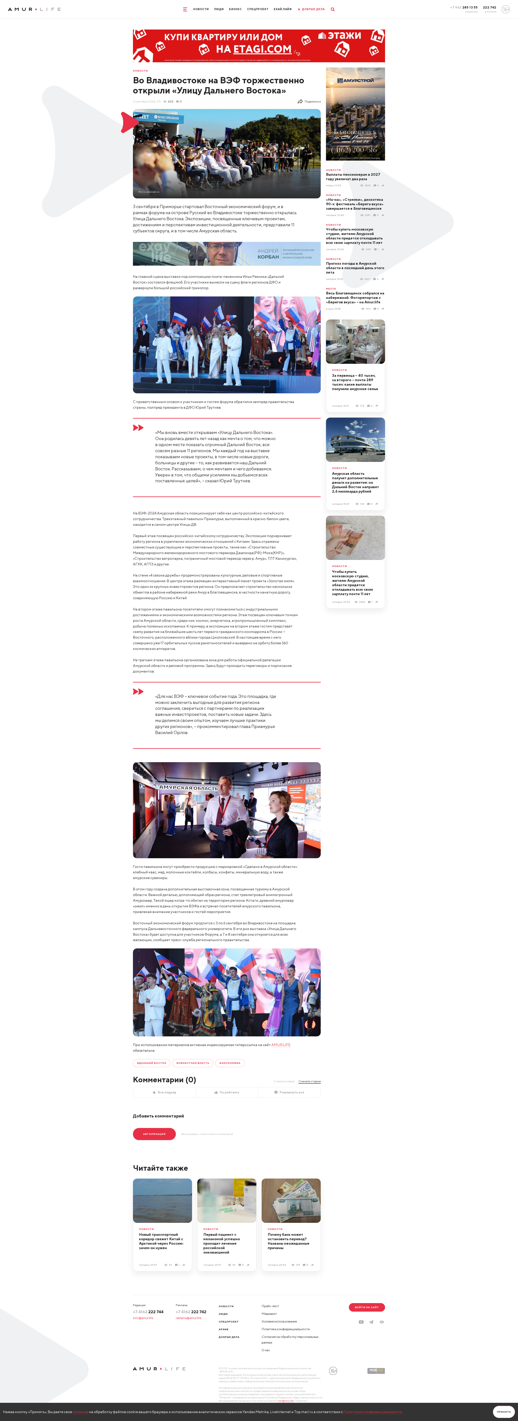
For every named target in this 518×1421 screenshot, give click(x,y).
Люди (219, 9)
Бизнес (235, 9)
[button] (382, 1322)
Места (331, 289)
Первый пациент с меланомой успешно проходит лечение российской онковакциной (221, 1243)
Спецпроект (258, 9)
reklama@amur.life (188, 1318)
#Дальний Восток (151, 1062)
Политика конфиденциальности (286, 1329)
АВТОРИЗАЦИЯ (154, 1133)
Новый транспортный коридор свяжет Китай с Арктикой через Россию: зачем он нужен (161, 1241)
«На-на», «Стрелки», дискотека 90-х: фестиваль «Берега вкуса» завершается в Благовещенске (354, 204)
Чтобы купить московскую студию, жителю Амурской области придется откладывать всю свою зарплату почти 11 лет (354, 236)
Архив (223, 1329)
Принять (504, 1411)
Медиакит (269, 1314)
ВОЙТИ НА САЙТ (367, 1307)
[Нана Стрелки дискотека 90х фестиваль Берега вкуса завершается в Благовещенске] (383, 215)
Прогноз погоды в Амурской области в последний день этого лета (355, 267)
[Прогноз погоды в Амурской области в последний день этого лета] (383, 279)
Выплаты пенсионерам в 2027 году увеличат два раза (353, 176)
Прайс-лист (270, 1306)
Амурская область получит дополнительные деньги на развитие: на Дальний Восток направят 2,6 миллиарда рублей (355, 482)
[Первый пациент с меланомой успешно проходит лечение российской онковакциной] (248, 1265)
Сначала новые (284, 1081)
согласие (80, 1412)
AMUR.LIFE (281, 1045)
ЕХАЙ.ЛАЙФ (283, 9)
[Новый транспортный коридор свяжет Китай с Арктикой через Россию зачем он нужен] (184, 1265)
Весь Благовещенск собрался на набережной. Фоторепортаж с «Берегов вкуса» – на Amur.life (355, 297)
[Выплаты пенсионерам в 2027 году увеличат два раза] (383, 185)
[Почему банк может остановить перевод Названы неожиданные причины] (313, 1265)
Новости (201, 9)
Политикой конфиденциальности (372, 1412)
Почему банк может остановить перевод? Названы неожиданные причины (288, 1241)
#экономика (230, 1062)
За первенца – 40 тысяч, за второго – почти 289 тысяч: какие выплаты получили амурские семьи (355, 382)
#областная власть (192, 1062)
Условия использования (279, 1321)
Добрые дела (229, 1336)
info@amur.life (143, 1318)
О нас (266, 1350)
